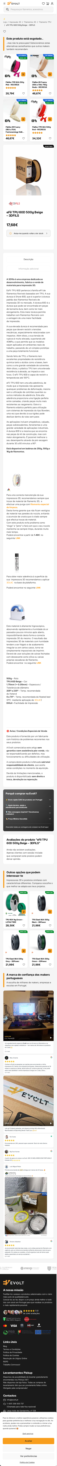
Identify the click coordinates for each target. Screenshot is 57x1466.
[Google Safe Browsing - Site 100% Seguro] (12, 1319)
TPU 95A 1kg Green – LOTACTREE (14, 920)
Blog (5, 1346)
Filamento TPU (45, 22)
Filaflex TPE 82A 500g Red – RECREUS (41, 128)
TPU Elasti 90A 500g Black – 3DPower (40, 920)
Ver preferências (28, 1456)
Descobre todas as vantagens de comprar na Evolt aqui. (27, 827)
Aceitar (28, 1441)
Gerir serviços (28, 1434)
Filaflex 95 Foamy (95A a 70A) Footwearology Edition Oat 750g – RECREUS (15, 131)
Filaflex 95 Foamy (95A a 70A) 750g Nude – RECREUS (39, 84)
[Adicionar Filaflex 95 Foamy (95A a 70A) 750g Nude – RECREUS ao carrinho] (50, 74)
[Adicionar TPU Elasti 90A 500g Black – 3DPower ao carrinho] (50, 912)
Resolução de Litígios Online (15, 1358)
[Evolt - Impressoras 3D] (13, 3)
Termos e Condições (11, 1349)
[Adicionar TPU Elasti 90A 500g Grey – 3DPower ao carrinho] (24, 951)
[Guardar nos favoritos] (4, 31)
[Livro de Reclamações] (30, 1319)
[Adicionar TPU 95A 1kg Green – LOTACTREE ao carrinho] (24, 912)
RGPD (5, 1361)
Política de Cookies (27, 1462)
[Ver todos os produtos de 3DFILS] (14, 203)
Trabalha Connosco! (11, 1364)
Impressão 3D (15, 22)
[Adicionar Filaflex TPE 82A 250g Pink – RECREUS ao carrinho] (23, 74)
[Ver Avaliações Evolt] (28, 1124)
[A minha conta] (52, 3)
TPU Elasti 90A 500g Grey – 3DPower (14, 960)
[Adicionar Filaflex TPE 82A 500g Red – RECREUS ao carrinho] (50, 119)
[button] (28, 170)
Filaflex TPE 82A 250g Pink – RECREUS (15, 83)
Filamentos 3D (30, 22)
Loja (5, 22)
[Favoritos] (43, 3)
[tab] (28, 259)
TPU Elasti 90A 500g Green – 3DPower (40, 960)
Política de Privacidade (12, 1352)
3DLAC (10, 582)
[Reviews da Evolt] (23, 1312)
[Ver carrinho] (47, 3)
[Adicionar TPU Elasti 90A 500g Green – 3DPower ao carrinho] (50, 951)
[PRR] (27, 1332)
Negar (29, 1448)
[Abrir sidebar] (4, 3)
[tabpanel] (28, 529)
